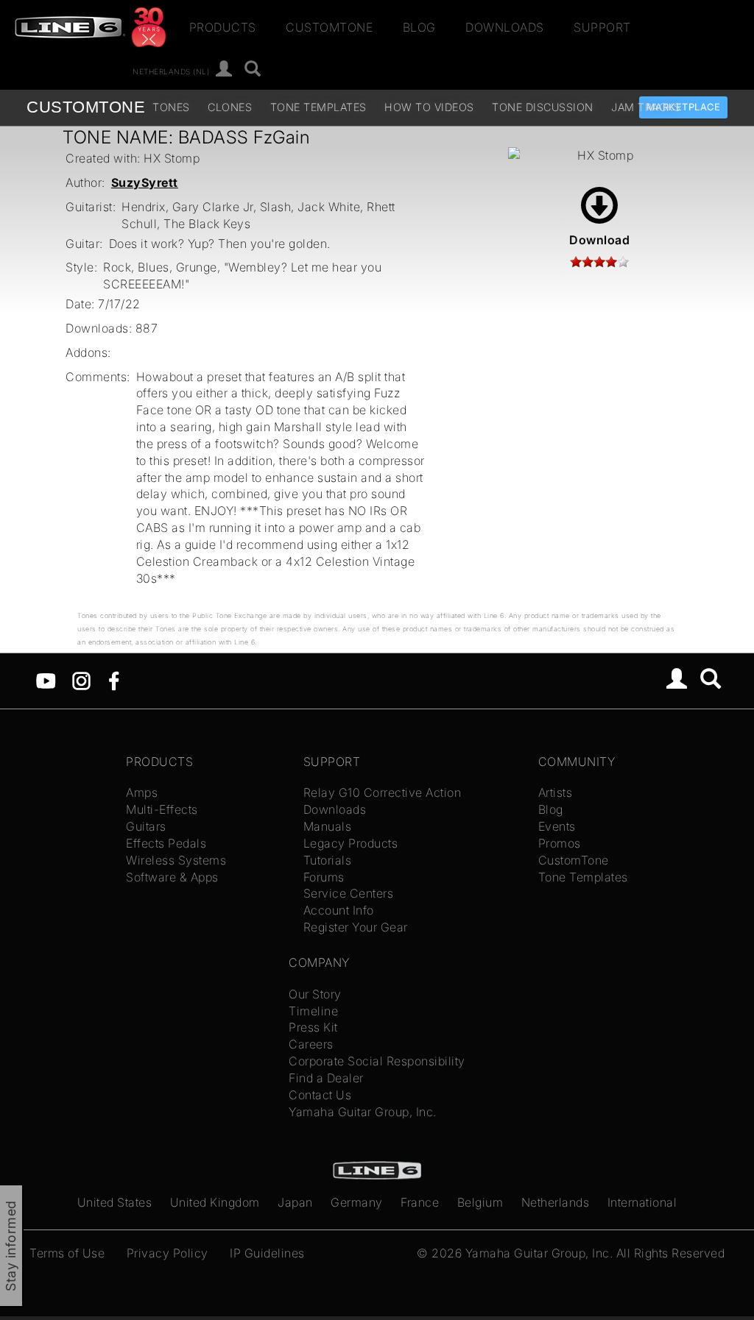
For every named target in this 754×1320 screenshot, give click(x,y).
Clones (230, 107)
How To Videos (429, 107)
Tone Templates (318, 107)
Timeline (313, 1011)
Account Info (338, 910)
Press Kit (313, 1027)
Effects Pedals (166, 843)
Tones (171, 107)
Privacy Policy (167, 1253)
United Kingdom (215, 1202)
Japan (295, 1202)
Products (222, 27)
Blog (419, 27)
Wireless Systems (176, 860)
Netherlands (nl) (171, 70)
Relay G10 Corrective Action (382, 792)
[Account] (224, 69)
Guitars (146, 826)
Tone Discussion (542, 107)
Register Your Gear (355, 927)
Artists (555, 792)
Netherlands (555, 1202)
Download (599, 240)
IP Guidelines (267, 1253)
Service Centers (348, 893)
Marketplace (683, 107)
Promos (559, 843)
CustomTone (329, 27)
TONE (86, 107)
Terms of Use (67, 1253)
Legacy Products (350, 843)
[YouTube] (46, 679)
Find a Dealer (326, 1078)
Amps (142, 792)
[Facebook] (113, 679)
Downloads (504, 27)
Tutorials (327, 860)
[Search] (252, 69)
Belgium (480, 1202)
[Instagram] (81, 679)
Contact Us (320, 1094)
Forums (324, 877)
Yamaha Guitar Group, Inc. (363, 1111)
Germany (357, 1202)
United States (114, 1202)
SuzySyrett (144, 182)
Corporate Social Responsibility (377, 1061)
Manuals (327, 826)
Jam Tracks (645, 107)
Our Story (315, 994)
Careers (311, 1044)
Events (557, 826)
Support (602, 27)
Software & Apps (172, 877)
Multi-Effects (162, 809)
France (420, 1202)
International (642, 1202)
